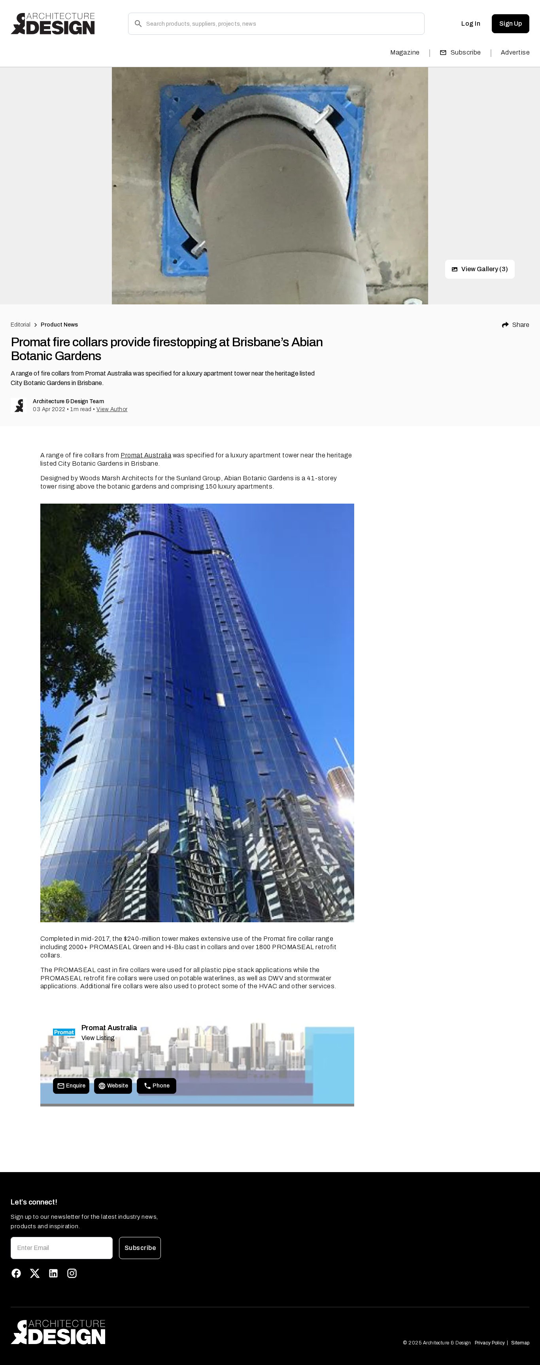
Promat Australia (146, 455)
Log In (470, 23)
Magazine (405, 52)
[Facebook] (16, 1273)
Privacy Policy (490, 1342)
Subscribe (466, 52)
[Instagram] (71, 1273)
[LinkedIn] (53, 1273)
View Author (112, 409)
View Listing (98, 1038)
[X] (34, 1273)
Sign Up (510, 23)
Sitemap (520, 1342)
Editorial (20, 325)
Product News (59, 325)
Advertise (515, 52)
